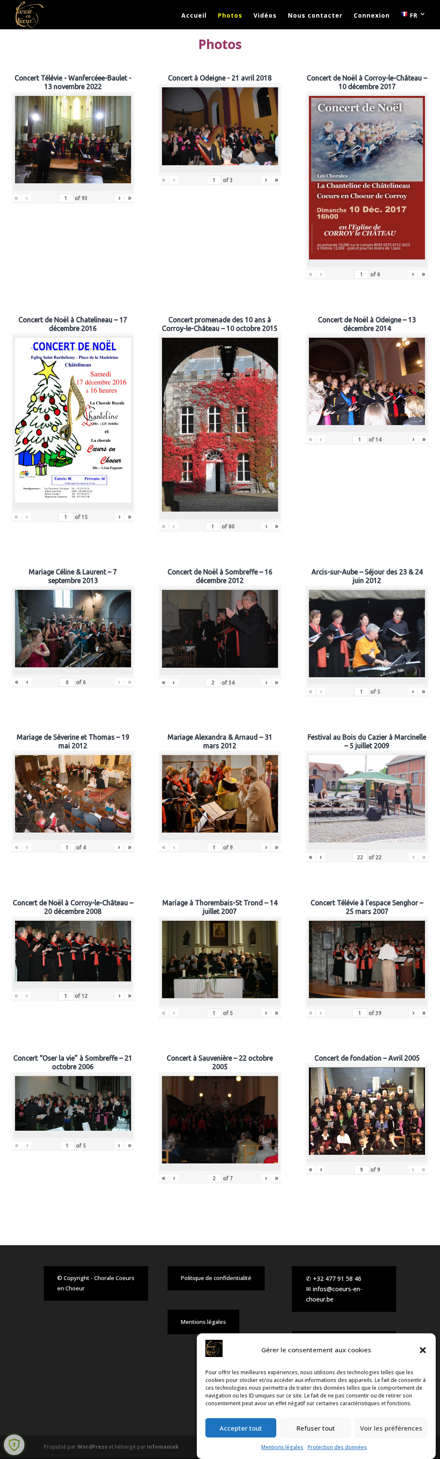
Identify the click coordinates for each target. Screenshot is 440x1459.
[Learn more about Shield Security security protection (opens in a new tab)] (14, 1444)
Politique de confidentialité (216, 1278)
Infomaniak (163, 1446)
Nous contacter (315, 15)
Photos (230, 15)
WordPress (92, 1446)
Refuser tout (315, 1428)
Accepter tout (241, 1428)
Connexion (372, 15)
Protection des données (337, 1447)
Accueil (194, 15)
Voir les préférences (391, 1428)
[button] (423, 1350)
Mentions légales (282, 1447)
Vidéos (265, 15)
